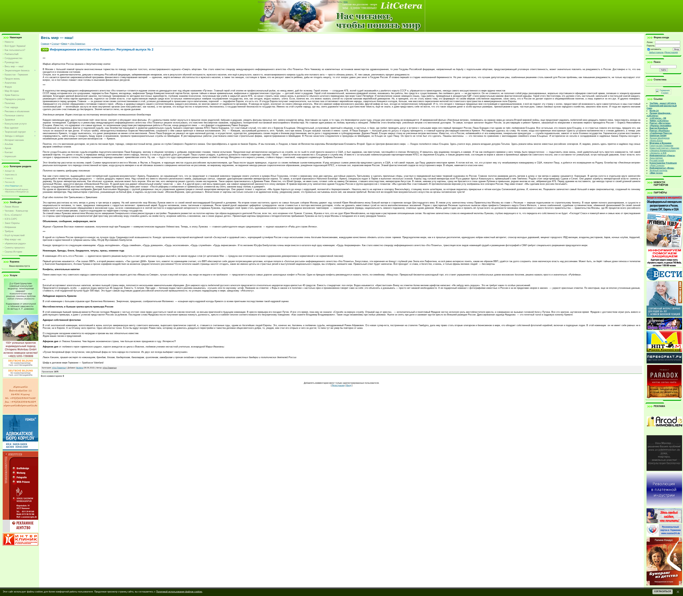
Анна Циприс (656, 158)
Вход (348, 385)
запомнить (655, 49)
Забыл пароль (656, 52)
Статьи (55, 43)
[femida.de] (20, 449)
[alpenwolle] (20, 413)
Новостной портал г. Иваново (664, 148)
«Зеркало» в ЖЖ (658, 153)
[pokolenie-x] (664, 316)
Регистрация (338, 385)
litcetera (79, 368)
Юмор (64, 43)
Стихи (7, 178)
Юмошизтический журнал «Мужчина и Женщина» (16, 190)
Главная (45, 43)
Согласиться (662, 591)
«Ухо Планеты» (12, 186)
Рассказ (8, 182)
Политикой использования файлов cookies (179, 591)
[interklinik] (20, 545)
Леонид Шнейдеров (659, 138)
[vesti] (664, 279)
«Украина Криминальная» (663, 150)
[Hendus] (664, 584)
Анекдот (8, 171)
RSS (346, 2)
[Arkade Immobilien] (664, 433)
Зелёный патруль (658, 170)
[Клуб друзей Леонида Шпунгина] (664, 506)
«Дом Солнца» (657, 165)
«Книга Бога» (656, 140)
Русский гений (657, 160)
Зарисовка (9, 175)
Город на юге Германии (661, 145)
